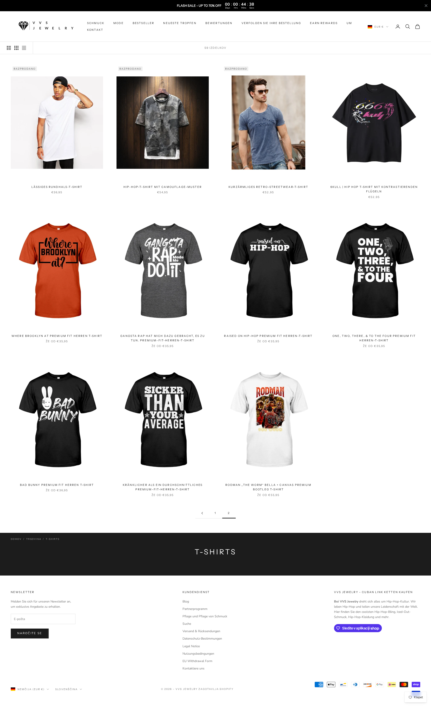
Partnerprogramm (195, 609)
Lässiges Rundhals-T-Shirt (57, 187)
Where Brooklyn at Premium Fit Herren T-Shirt (56, 336)
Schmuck (95, 23)
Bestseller (143, 23)
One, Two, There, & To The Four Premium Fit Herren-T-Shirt (374, 338)
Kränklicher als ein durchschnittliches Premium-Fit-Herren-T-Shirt (162, 487)
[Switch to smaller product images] (16, 48)
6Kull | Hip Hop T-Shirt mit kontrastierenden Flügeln (374, 189)
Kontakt (95, 29)
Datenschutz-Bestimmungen (202, 638)
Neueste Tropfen (179, 23)
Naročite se (29, 633)
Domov (16, 539)
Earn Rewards (324, 23)
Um (349, 23)
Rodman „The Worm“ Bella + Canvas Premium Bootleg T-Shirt (268, 487)
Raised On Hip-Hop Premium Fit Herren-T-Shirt (268, 336)
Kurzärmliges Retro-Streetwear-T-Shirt (268, 187)
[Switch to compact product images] (24, 48)
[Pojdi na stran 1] (202, 513)
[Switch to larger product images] (9, 48)
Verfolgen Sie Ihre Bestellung (271, 23)
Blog (186, 601)
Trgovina (33, 539)
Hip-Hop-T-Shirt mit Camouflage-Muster (162, 187)
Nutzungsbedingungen (198, 653)
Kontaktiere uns (194, 668)
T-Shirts (52, 539)
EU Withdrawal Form (197, 661)
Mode (118, 23)
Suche (187, 624)
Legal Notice (191, 646)
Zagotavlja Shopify (216, 689)
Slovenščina (66, 689)
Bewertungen (219, 23)
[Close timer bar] (426, 5)
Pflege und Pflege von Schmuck (205, 616)
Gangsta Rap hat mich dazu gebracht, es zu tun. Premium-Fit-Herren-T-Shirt (162, 338)
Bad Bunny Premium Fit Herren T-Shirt (57, 485)
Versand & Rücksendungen (201, 631)
